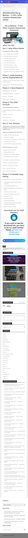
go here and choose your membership (15, 232)
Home (4, 4)
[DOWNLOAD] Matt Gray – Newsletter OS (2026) (14, 289)
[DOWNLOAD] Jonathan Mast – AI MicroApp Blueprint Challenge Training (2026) (14, 260)
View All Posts (21, 302)
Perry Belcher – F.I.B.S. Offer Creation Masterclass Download (12, 249)
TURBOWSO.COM (17, 535)
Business (5, 10)
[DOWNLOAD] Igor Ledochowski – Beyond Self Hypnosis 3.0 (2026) (14, 273)
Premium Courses (10, 10)
